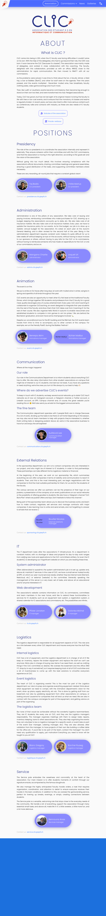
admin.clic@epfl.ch (35, 267)
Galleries (91, 3)
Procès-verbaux (54, 121)
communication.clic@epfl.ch (38, 446)
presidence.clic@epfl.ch (37, 196)
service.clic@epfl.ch (35, 832)
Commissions (68, 3)
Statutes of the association (55, 113)
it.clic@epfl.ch (32, 623)
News (82, 3)
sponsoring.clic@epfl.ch (36, 532)
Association (51, 3)
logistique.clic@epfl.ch (36, 758)
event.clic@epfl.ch (34, 348)
